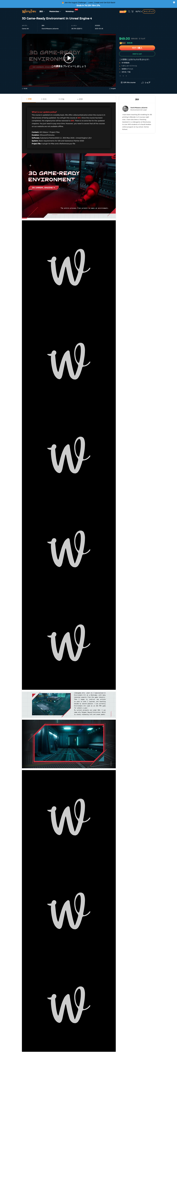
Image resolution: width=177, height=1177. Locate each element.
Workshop (71, 10)
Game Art (25, 29)
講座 (41, 11)
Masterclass (54, 11)
